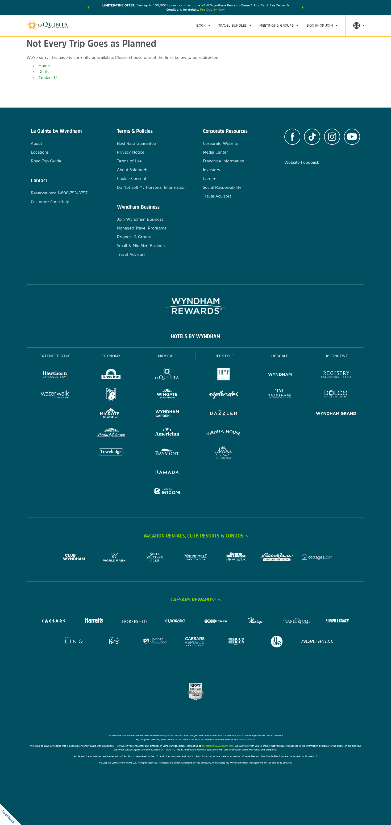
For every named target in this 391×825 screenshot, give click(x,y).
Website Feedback (301, 162)
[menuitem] (203, 25)
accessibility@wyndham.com (217, 746)
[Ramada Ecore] (167, 491)
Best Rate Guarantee (136, 143)
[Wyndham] (280, 375)
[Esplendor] (223, 394)
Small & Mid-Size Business (141, 246)
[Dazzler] (223, 414)
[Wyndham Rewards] (195, 306)
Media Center (215, 152)
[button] (88, 7)
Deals (44, 71)
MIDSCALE (167, 356)
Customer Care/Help (50, 202)
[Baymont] (167, 453)
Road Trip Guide (46, 161)
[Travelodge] (111, 453)
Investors (211, 170)
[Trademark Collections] (280, 394)
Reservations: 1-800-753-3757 (59, 193)
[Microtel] (111, 414)
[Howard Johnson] (111, 433)
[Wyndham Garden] (167, 414)
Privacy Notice (130, 152)
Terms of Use (129, 161)
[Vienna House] (223, 433)
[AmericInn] (167, 433)
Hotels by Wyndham (195, 336)
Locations (40, 152)
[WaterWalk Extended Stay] (55, 394)
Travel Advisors (131, 254)
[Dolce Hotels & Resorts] (336, 394)
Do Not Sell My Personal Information (151, 187)
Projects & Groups (134, 237)
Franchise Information (223, 161)
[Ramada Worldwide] (167, 472)
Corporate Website (220, 143)
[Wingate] (167, 394)
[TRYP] (223, 375)
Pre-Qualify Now (212, 9)
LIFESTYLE (224, 356)
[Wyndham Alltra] (223, 453)
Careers (210, 178)
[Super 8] (111, 394)
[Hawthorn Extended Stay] (55, 375)
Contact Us (49, 78)
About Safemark (132, 170)
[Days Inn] (111, 375)
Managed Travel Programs (141, 228)
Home (44, 66)
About (36, 143)
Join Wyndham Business (140, 219)
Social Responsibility (222, 187)
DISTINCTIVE (336, 356)
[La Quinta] (167, 375)
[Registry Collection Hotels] (336, 375)
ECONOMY (111, 356)
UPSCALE (280, 356)
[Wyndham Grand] (336, 414)
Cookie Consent (131, 178)
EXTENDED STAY (54, 356)
